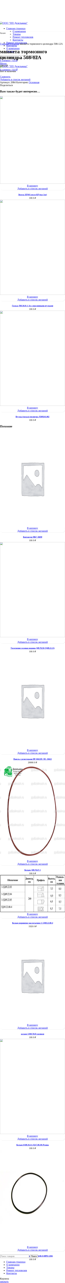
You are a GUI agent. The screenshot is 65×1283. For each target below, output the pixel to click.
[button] (32, 185)
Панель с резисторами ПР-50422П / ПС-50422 (32, 759)
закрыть (4, 1281)
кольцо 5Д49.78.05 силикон (32, 1034)
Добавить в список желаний (15, 79)
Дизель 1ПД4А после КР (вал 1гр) (32, 195)
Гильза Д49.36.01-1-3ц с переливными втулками (32, 306)
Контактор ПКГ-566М (32, 537)
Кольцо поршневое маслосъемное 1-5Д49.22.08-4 (32, 923)
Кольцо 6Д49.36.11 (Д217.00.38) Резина (32, 1145)
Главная (4, 43)
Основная (14, 43)
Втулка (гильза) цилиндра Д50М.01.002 (32, 417)
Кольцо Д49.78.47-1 (32, 870)
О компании (19, 31)
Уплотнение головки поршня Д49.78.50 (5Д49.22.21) (33, 648)
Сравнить (5, 76)
